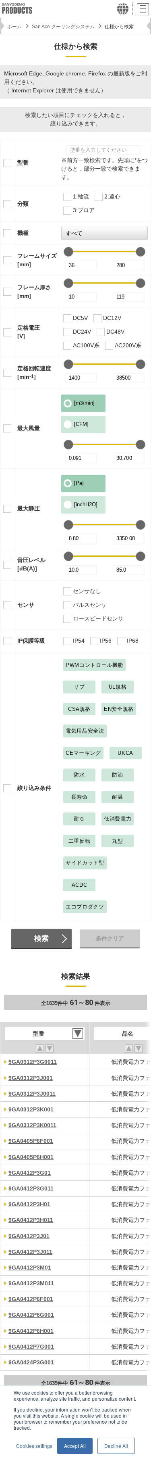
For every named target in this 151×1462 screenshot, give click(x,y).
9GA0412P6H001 (31, 1331)
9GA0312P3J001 (30, 1078)
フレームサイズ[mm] (37, 260)
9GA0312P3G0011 (32, 1062)
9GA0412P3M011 (31, 1283)
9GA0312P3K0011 (32, 1125)
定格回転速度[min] (34, 372)
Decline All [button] (116, 1445)
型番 (23, 162)
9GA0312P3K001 (31, 1109)
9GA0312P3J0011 (32, 1093)
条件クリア (110, 938)
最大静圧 (28, 508)
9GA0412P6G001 (31, 1315)
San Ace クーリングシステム (63, 26)
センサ (25, 605)
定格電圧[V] (28, 331)
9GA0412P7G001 (31, 1346)
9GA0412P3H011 (30, 1220)
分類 (23, 204)
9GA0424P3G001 (31, 1362)
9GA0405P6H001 (31, 1157)
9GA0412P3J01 (29, 1236)
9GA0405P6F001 (30, 1141)
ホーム (14, 26)
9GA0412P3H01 (29, 1204)
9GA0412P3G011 (31, 1188)
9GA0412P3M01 (29, 1267)
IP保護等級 (31, 640)
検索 (41, 938)
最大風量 (28, 428)
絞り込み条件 (34, 788)
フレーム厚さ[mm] (34, 291)
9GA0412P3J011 (30, 1252)
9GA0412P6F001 (30, 1299)
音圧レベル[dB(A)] (31, 564)
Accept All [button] (75, 1445)
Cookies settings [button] (34, 1445)
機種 (23, 233)
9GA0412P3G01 (29, 1173)
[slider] (68, 252)
